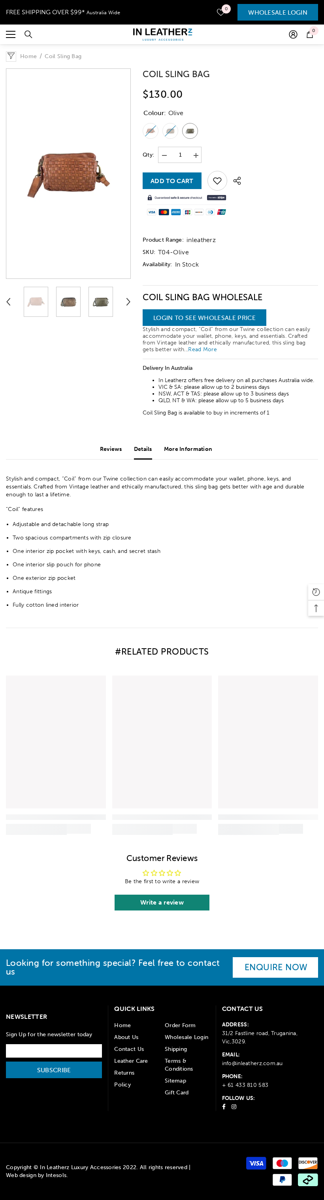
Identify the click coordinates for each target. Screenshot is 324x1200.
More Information (188, 449)
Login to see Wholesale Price (204, 318)
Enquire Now (276, 967)
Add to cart (172, 181)
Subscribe (54, 1070)
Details (143, 449)
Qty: (148, 154)
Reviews (111, 449)
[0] (221, 12)
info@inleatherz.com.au (252, 1063)
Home (28, 56)
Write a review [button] (162, 902)
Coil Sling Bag (176, 74)
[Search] (28, 34)
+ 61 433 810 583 (245, 1085)
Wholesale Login (277, 12)
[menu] (10, 34)
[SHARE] (234, 180)
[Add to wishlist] (217, 181)
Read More (202, 349)
